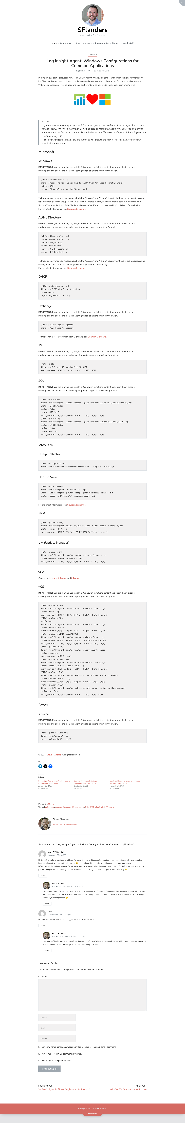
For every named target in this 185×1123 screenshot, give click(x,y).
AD (46, 807)
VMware (92, 54)
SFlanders (93, 29)
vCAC (97, 807)
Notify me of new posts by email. (57, 1060)
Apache (58, 807)
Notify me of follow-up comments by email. (62, 1053)
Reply (43, 875)
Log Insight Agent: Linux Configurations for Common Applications (54, 782)
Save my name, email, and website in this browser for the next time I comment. (79, 1046)
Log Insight (79, 807)
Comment (43, 976)
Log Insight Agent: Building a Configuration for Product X (85, 782)
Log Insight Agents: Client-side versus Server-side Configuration (125, 782)
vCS (103, 807)
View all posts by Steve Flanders (65, 824)
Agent (51, 807)
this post (53, 578)
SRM (92, 807)
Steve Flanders (103, 71)
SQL (87, 807)
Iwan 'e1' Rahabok (56, 852)
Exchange (67, 807)
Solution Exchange (76, 209)
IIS (73, 807)
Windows (110, 807)
